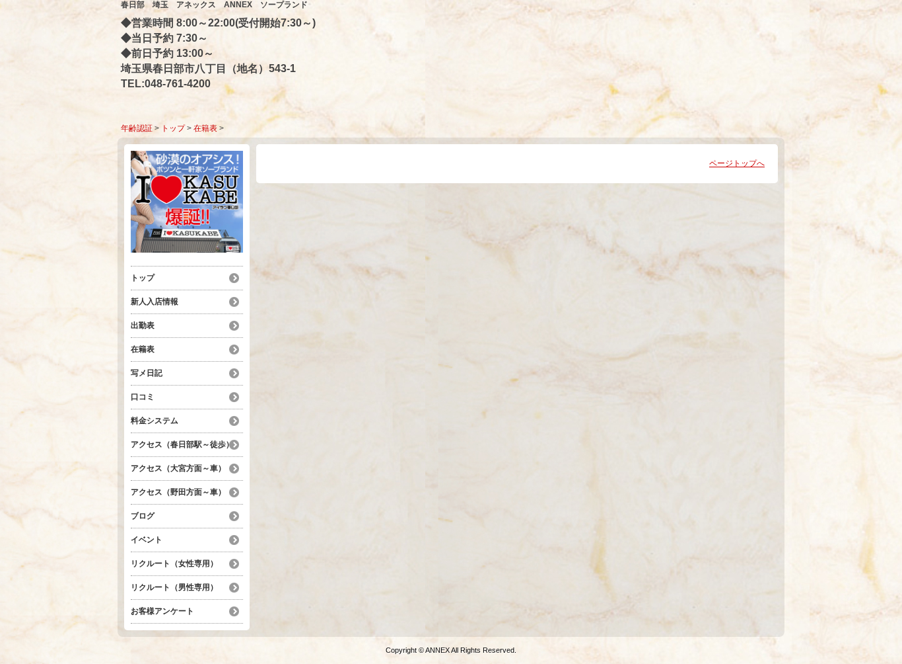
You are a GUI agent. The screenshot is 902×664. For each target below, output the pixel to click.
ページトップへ (737, 163)
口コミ (143, 396)
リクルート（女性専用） (174, 563)
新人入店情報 (154, 301)
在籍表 (205, 128)
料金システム (158, 420)
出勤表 (143, 325)
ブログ (143, 515)
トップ (173, 128)
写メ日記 (146, 373)
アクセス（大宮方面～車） (178, 468)
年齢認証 (137, 128)
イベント (146, 539)
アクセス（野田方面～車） (178, 492)
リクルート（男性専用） (174, 587)
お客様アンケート (162, 611)
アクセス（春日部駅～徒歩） (182, 444)
